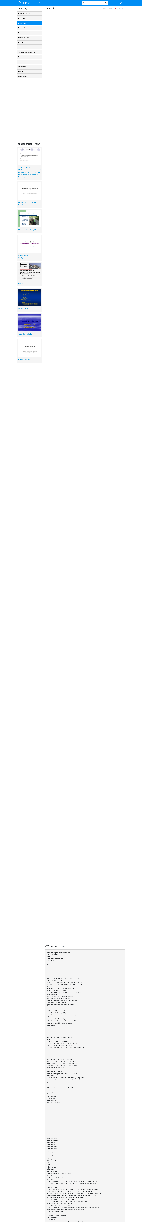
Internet (21, 42)
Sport (20, 47)
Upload (112, 3)
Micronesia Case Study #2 (27, 230)
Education (21, 18)
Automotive (22, 66)
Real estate (22, 28)
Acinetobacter (23, 308)
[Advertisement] (29, 109)
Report (120, 9)
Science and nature (24, 37)
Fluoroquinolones (24, 359)
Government (22, 76)
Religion (21, 33)
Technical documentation (26, 52)
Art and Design (23, 62)
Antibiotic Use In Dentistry (27, 334)
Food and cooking (24, 13)
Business (21, 71)
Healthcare (22, 23)
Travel (20, 57)
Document (21, 283)
